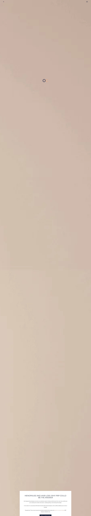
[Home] (4, 2)
